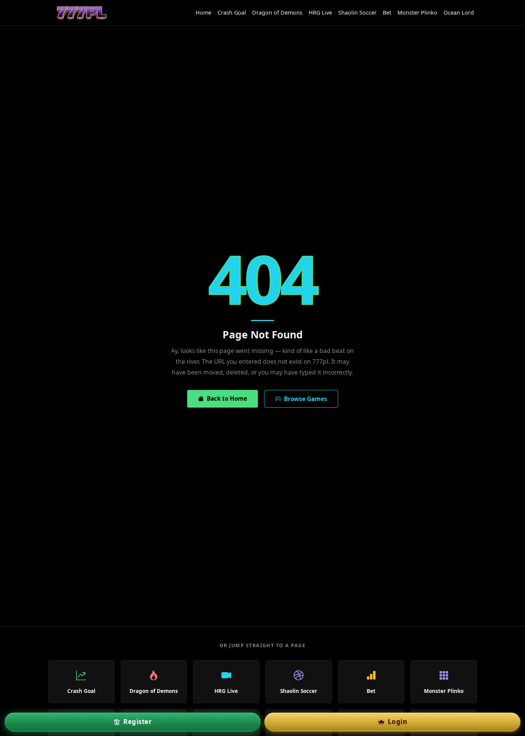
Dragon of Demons (277, 12)
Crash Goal (232, 12)
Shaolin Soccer (357, 12)
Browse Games (304, 399)
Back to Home (225, 398)
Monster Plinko (417, 12)
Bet (387, 12)
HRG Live (320, 12)
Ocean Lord (459, 12)
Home (203, 12)
